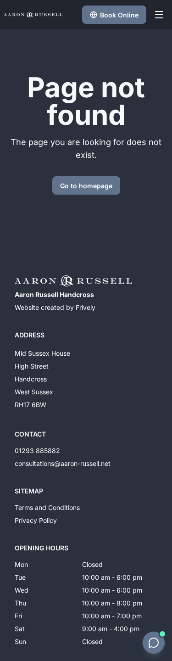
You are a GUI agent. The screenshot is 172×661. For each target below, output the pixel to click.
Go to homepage (86, 186)
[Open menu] (159, 15)
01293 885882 (37, 450)
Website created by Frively (55, 307)
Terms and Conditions (47, 507)
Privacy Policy (36, 520)
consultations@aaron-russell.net (63, 463)
